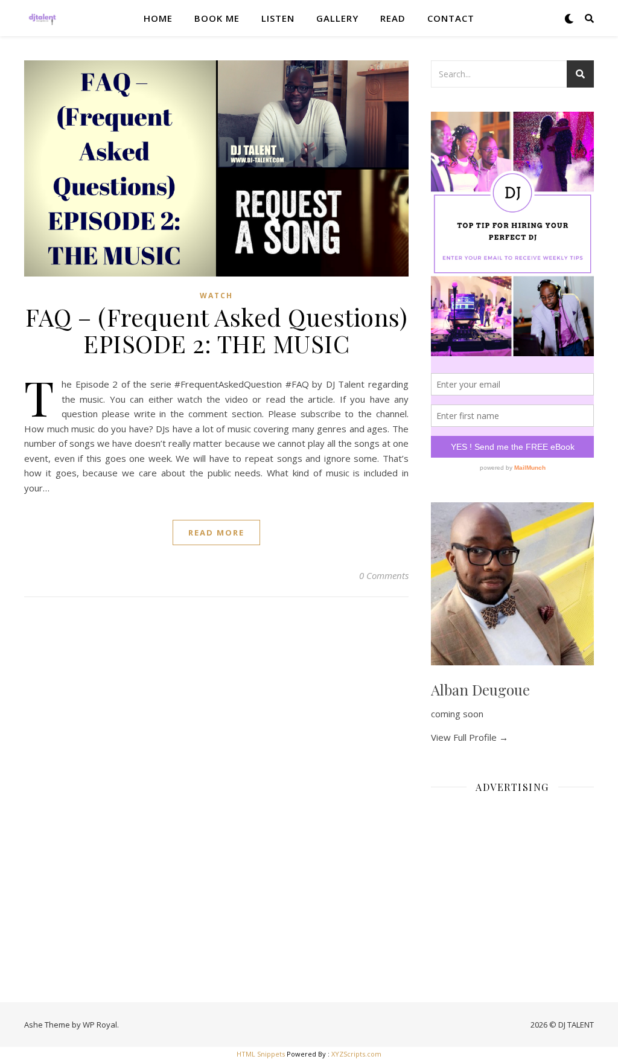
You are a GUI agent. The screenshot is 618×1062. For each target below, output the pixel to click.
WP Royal (100, 1024)
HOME (158, 18)
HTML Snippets (261, 1053)
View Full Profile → (469, 737)
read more (216, 532)
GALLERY (337, 18)
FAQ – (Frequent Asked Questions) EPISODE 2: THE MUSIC (216, 330)
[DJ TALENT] (42, 18)
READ (393, 18)
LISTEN (278, 18)
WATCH (216, 295)
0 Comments (384, 575)
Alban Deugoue (480, 689)
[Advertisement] (512, 878)
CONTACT (450, 18)
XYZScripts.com (356, 1053)
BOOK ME (217, 18)
